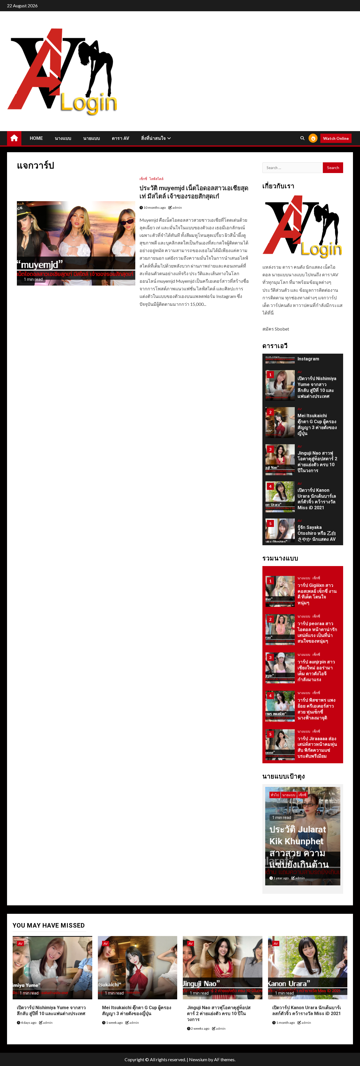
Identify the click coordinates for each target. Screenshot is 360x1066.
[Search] (302, 138)
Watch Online (336, 138)
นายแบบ (91, 138)
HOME (36, 138)
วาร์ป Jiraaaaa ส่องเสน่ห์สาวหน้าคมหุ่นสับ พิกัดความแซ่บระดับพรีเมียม (317, 747)
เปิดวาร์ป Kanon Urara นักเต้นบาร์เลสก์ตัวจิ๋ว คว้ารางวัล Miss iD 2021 (306, 1010)
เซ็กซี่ (143, 179)
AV (300, 372)
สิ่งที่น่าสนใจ (153, 138)
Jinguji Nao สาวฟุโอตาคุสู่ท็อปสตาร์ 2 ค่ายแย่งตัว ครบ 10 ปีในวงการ (219, 1013)
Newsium (198, 1059)
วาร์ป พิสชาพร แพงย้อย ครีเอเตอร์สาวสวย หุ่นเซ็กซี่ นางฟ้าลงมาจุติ (317, 708)
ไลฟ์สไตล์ (156, 179)
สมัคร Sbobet (275, 328)
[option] (303, 388)
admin (177, 207)
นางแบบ (63, 138)
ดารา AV (120, 138)
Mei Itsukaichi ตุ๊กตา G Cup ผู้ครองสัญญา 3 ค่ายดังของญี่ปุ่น (317, 424)
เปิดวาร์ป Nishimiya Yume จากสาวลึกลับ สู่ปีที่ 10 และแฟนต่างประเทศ (317, 387)
